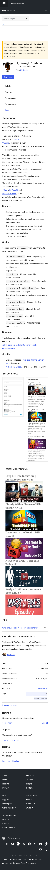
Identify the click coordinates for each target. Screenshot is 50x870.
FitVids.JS (13, 190)
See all (45, 723)
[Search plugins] (27, 18)
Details (8, 86)
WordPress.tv (9, 808)
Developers (7, 803)
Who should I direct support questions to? (20, 628)
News (4, 780)
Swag (29, 808)
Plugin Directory (8, 10)
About (4, 775)
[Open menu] (46, 3)
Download (8, 77)
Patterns (29, 788)
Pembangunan (11, 104)
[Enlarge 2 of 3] (44, 380)
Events (29, 799)
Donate (30, 803)
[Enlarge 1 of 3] (21, 380)
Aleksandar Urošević (14, 367)
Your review (7, 723)
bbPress (7, 823)
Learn (4, 795)
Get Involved (31, 795)
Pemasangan (10, 98)
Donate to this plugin (11, 761)
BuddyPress (8, 827)
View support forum (10, 740)
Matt (5, 819)
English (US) (43, 688)
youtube (44, 698)
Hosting (5, 784)
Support (8, 110)
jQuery (5, 190)
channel (29, 694)
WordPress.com (10, 815)
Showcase (30, 775)
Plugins (29, 784)
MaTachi (24, 70)
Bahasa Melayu (14, 838)
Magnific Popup (9, 193)
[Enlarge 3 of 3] (44, 467)
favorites (37, 694)
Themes (29, 780)
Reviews (8, 92)
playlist (44, 694)
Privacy (5, 788)
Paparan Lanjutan (9, 705)
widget (36, 698)
